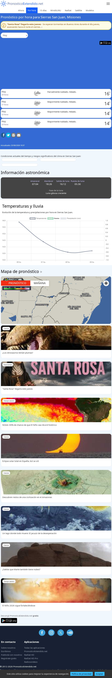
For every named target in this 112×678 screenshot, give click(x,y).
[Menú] (108, 3)
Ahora (21, 10)
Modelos (90, 10)
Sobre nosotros (8, 647)
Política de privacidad (81, 674)
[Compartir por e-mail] (18, 135)
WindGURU (55, 10)
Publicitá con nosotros (11, 654)
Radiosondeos (30, 661)
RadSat (68, 10)
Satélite (78, 10)
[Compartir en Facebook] (3, 135)
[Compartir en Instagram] (13, 135)
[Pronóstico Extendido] (22, 3)
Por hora (32, 10)
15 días (43, 10)
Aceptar (99, 674)
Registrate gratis (8, 658)
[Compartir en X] (8, 135)
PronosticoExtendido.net (35, 651)
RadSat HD (29, 654)
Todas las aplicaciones (34, 647)
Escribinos (6, 651)
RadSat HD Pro (31, 658)
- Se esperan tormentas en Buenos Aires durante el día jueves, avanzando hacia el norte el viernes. (53, 25)
